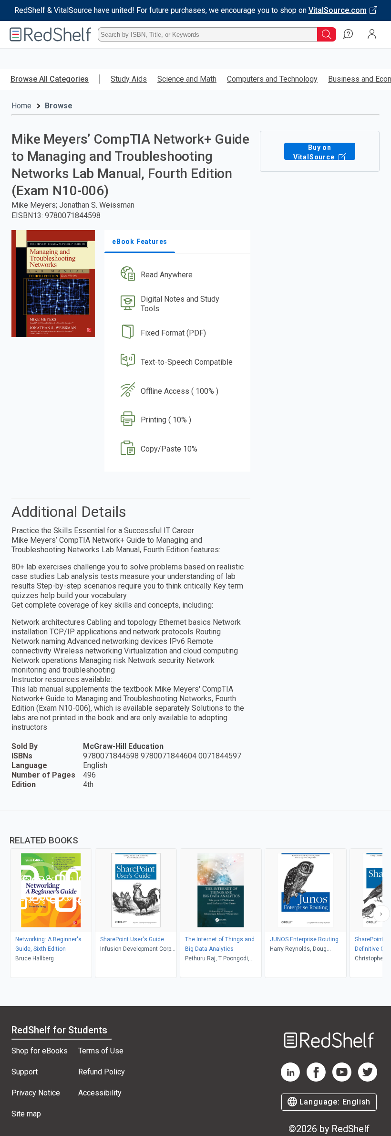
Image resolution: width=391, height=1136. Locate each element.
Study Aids (129, 79)
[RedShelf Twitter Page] (367, 1078)
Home (21, 105)
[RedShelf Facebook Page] (316, 1078)
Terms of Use (100, 1050)
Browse (58, 105)
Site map (26, 1113)
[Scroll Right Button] (381, 913)
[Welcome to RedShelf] (50, 34)
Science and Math (186, 79)
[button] (177, 275)
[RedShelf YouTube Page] (341, 1078)
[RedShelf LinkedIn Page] (290, 1078)
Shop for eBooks (39, 1050)
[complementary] (195, 895)
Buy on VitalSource (315, 152)
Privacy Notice (35, 1092)
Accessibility (100, 1092)
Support (24, 1071)
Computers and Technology (272, 79)
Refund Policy (101, 1071)
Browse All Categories (49, 79)
